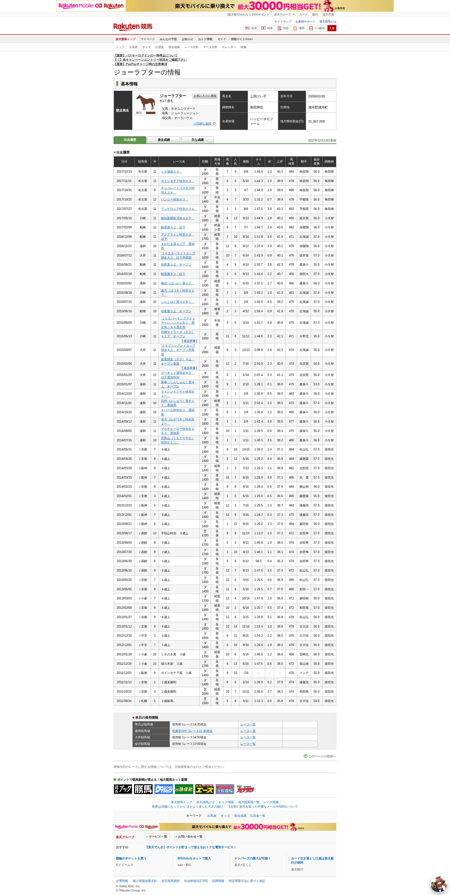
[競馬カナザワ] (245, 789)
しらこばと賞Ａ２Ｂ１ (178, 302)
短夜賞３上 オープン (176, 264)
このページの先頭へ (322, 756)
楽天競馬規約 (170, 881)
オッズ (146, 47)
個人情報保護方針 (145, 881)
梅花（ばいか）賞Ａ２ (178, 283)
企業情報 (122, 881)
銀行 (315, 14)
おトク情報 (205, 39)
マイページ (148, 39)
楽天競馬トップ (125, 39)
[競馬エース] (204, 789)
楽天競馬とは (327, 21)
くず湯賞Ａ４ (171, 171)
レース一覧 (248, 724)
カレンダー (229, 47)
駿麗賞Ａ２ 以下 (173, 227)
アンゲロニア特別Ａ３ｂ (179, 209)
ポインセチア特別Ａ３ (178, 181)
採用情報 (218, 881)
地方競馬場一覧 (248, 802)
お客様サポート (305, 21)
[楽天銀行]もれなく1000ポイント (248, 14)
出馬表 (133, 47)
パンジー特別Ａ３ (174, 199)
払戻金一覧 (257, 815)
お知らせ (187, 39)
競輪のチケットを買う (131, 858)
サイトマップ (282, 21)
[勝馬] (143, 789)
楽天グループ (283, 14)
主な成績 (197, 139)
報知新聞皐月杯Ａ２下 (178, 218)
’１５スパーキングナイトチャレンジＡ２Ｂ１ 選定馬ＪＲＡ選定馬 (178, 323)
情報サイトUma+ (242, 39)
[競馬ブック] (123, 789)
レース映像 (271, 802)
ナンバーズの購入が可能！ (252, 858)
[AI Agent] (438, 883)
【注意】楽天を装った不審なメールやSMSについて (262, 806)
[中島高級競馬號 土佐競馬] (225, 789)
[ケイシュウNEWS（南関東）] (163, 789)
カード (303, 14)
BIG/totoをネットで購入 (194, 858)
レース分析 (191, 47)
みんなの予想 (168, 39)
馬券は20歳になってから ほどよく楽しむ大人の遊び (187, 806)
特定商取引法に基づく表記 (247, 881)
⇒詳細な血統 (202, 123)
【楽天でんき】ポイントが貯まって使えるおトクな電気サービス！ (190, 847)
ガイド (222, 39)
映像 (243, 47)
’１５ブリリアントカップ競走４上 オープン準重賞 (178, 350)
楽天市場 (328, 14)
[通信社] (184, 789)
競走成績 (174, 47)
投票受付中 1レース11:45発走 (192, 731)
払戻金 (159, 47)
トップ (120, 47)
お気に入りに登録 (205, 95)
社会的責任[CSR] (196, 881)
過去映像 (190, 340)
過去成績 (164, 139)
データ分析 (210, 47)
